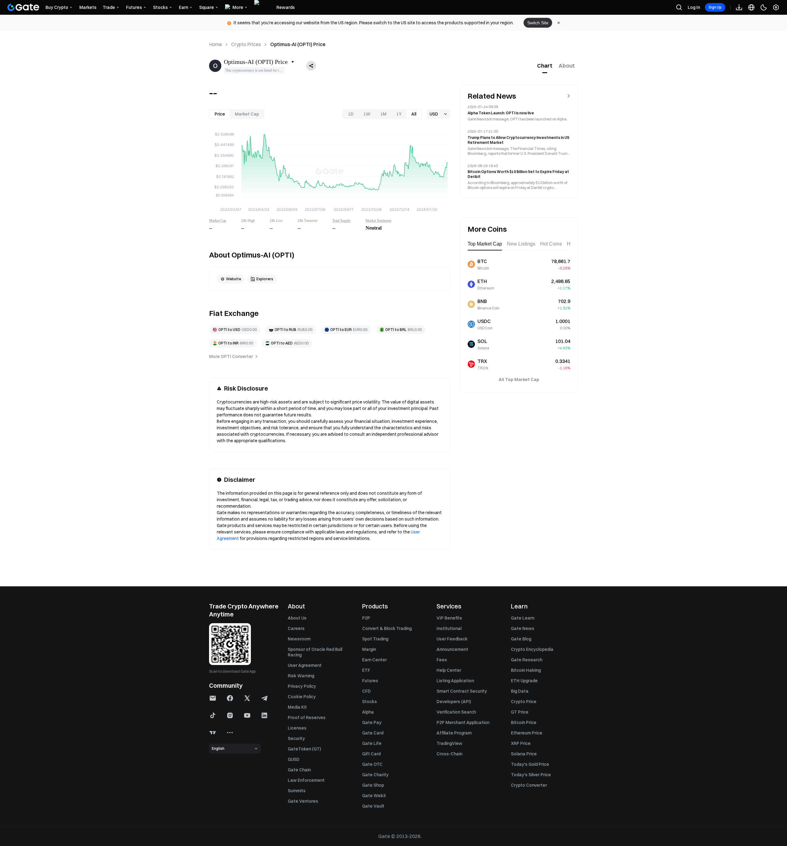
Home (215, 44)
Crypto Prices (246, 44)
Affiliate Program (454, 733)
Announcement (452, 649)
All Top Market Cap (519, 379)
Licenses (297, 728)
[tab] (545, 65)
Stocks (369, 701)
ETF (366, 670)
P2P (366, 618)
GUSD (293, 759)
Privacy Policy (302, 686)
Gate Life (372, 743)
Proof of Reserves (307, 717)
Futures (370, 680)
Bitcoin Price (523, 722)
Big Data (519, 691)
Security (296, 738)
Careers (296, 628)
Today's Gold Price (530, 764)
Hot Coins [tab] (551, 243)
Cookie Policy (302, 696)
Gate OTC (372, 764)
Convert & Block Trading (387, 628)
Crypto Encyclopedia (532, 649)
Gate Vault (373, 806)
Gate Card (372, 733)
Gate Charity (375, 774)
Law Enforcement (306, 780)
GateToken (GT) (304, 749)
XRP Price (521, 743)
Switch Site (537, 22)
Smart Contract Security (462, 691)
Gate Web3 (374, 795)
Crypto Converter (529, 785)
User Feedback (452, 639)
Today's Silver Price (531, 774)
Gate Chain (299, 770)
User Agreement (305, 665)
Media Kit (297, 707)
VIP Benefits (449, 618)
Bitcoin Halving (526, 670)
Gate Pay (372, 722)
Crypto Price (523, 701)
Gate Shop (373, 785)
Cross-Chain (449, 754)
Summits (297, 790)
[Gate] (23, 7)
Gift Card (371, 754)
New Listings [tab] (521, 243)
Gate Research (526, 660)
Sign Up (715, 7)
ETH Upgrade (524, 680)
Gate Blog (521, 639)
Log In (694, 7)
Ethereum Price (526, 733)
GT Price (519, 712)
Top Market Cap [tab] (485, 243)
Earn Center (374, 660)
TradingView (449, 743)
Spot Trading (375, 639)
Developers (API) (454, 701)
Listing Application (455, 680)
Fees (442, 660)
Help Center (449, 670)
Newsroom (299, 639)
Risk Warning (301, 676)
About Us (297, 618)
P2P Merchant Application (463, 722)
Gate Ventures (303, 801)
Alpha (368, 712)
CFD (366, 691)
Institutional (449, 628)
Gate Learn (522, 618)
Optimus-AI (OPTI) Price (298, 44)
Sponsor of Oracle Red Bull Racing (315, 652)
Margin (369, 649)
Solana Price (524, 754)
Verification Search (456, 712)
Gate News (522, 628)
